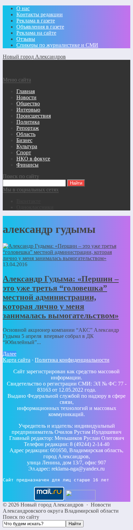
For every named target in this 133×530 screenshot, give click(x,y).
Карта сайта (16, 360)
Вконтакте (28, 201)
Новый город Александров (34, 56)
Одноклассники (35, 207)
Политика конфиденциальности (72, 360)
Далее (9, 354)
